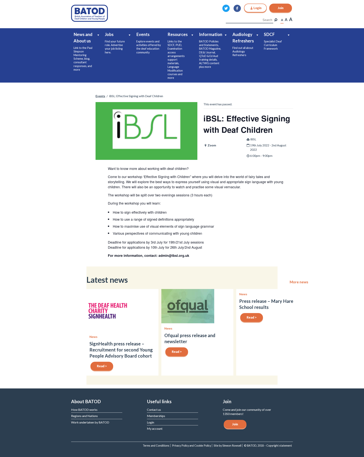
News (93, 336)
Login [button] (257, 8)
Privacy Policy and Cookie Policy (191, 445)
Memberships (156, 416)
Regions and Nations (84, 416)
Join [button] (280, 8)
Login (150, 422)
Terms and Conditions (156, 445)
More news (299, 282)
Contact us (154, 409)
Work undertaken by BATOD (90, 422)
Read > (102, 366)
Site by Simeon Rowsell (227, 445)
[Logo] (89, 13)
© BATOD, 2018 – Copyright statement (268, 445)
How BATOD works (84, 409)
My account (154, 428)
